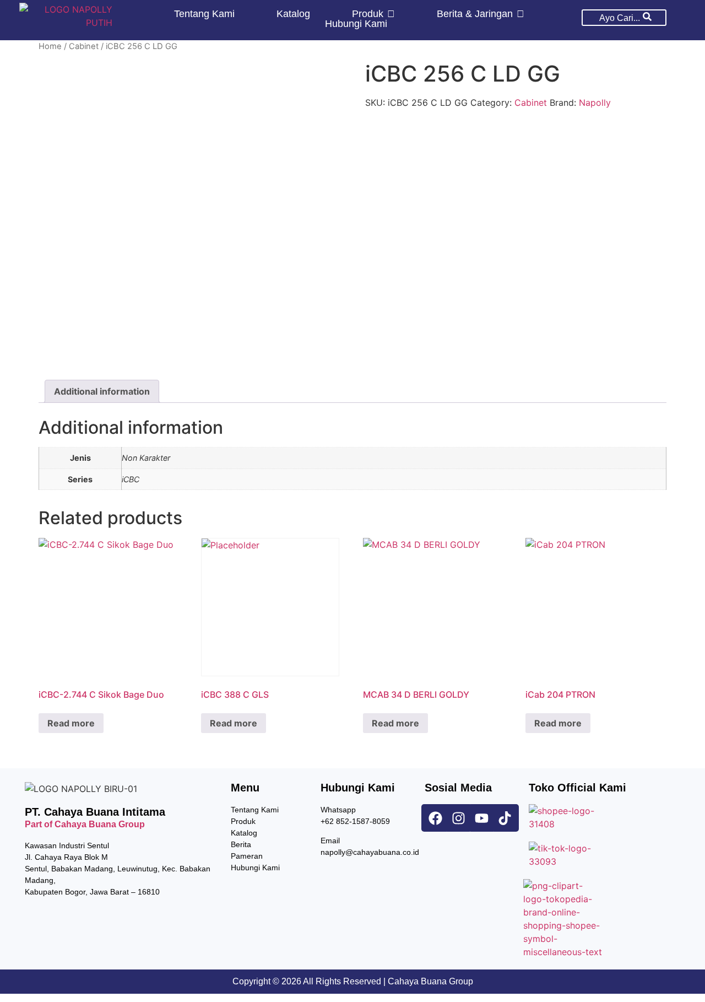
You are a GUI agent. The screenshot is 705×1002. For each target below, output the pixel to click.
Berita (241, 844)
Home (50, 46)
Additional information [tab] (102, 391)
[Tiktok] (505, 818)
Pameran (247, 856)
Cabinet (84, 46)
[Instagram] (458, 818)
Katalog (244, 832)
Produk (243, 821)
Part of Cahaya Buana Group (85, 824)
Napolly (595, 102)
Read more (71, 723)
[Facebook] (435, 818)
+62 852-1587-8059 (355, 821)
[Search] (647, 17)
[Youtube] (482, 818)
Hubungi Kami (255, 867)
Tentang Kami (255, 809)
